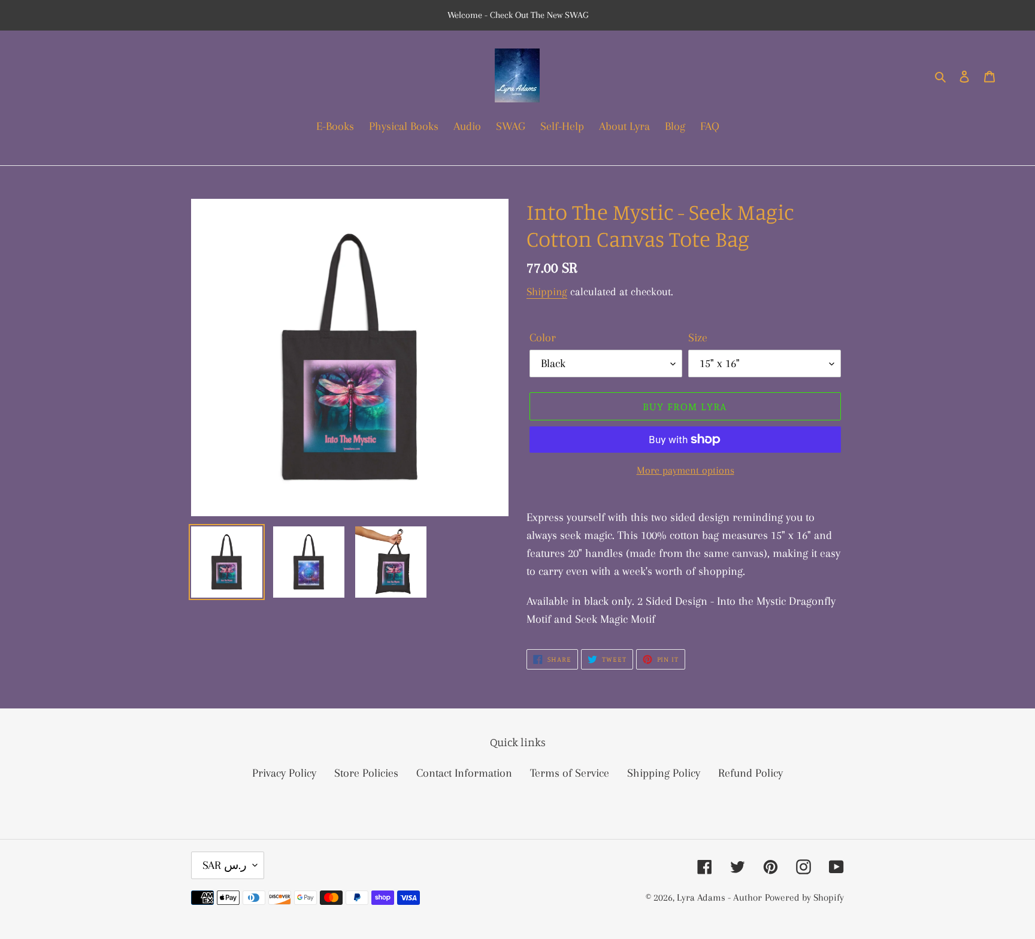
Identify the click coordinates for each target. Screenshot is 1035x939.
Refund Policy (750, 773)
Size (697, 337)
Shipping (546, 292)
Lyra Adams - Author (719, 897)
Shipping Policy (663, 773)
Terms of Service (569, 773)
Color (542, 337)
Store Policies (366, 773)
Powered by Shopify (804, 897)
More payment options (685, 470)
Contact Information (464, 773)
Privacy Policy (284, 773)
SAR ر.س (224, 865)
